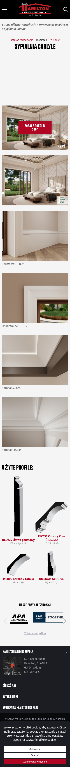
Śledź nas (9, 685)
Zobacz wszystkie (35, 633)
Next (64, 621)
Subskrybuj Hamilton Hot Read (20, 707)
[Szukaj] (65, 9)
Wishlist (55, 40)
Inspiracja (42, 40)
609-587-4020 (32, 672)
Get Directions (32, 667)
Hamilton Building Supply (18, 651)
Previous (5, 621)
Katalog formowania (21, 40)
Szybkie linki (10, 696)
